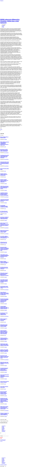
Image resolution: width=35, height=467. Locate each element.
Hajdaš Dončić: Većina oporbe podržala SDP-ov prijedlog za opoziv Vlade (4, 345)
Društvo (3, 428)
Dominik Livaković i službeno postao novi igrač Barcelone (3, 174)
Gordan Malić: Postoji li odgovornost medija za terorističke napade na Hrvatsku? (4, 280)
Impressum (3, 430)
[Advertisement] (17, 7)
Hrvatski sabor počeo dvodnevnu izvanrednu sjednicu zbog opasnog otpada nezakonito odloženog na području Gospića (4, 400)
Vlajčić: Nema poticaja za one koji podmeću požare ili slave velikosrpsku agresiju (4, 187)
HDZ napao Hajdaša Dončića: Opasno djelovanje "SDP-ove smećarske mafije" (3, 392)
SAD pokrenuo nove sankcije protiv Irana (3, 242)
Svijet (5, 146)
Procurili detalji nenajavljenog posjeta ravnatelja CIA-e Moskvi (4, 206)
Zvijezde (5, 277)
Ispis (3, 26)
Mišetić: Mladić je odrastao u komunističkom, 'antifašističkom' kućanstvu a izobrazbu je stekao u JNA (4, 144)
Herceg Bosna (6, 152)
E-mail (3, 27)
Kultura (3, 427)
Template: (1, 464)
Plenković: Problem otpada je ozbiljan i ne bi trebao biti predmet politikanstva (4, 180)
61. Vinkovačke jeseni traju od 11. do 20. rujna (4, 211)
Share (1, 129)
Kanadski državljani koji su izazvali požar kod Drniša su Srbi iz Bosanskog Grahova (4, 369)
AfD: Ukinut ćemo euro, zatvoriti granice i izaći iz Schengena (4, 268)
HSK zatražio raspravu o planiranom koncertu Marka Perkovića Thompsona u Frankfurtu (4, 274)
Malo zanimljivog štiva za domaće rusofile (4, 137)
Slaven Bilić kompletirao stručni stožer (4, 387)
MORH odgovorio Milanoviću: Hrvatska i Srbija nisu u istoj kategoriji (10, 21)
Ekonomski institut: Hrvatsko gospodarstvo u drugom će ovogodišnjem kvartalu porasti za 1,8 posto (4, 249)
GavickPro (5, 464)
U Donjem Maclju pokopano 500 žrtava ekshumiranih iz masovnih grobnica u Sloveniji (4, 307)
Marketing (3, 431)
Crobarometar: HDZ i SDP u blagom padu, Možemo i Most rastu (4, 200)
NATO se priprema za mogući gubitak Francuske (3, 320)
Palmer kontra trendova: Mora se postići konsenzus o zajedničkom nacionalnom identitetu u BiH (4, 225)
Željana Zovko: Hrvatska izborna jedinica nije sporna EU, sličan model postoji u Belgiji (4, 407)
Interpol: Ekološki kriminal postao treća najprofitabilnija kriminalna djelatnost (4, 376)
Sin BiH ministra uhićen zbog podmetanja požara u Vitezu (4, 287)
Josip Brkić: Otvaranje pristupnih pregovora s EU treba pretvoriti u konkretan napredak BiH (4, 194)
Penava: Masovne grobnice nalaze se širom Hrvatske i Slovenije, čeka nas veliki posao (4, 293)
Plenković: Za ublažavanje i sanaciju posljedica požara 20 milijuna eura (4, 414)
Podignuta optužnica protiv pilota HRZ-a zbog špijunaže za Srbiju (4, 339)
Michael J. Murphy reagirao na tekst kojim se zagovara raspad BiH (4, 262)
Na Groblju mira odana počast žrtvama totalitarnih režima (4, 314)
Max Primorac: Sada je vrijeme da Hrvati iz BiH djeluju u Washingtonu (4, 150)
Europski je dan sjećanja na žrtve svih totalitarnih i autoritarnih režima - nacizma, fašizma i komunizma (4, 300)
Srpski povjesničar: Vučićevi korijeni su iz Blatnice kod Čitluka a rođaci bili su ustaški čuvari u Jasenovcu (3, 332)
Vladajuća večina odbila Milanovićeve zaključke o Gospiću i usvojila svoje (4, 350)
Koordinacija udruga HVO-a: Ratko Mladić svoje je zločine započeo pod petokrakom (4, 156)
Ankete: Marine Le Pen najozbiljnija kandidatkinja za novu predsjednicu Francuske (4, 255)
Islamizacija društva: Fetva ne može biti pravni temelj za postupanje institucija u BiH (4, 163)
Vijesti (3, 426)
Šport (3, 429)
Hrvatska (3, 25)
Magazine (1, 0)
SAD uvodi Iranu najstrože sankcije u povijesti (4, 382)
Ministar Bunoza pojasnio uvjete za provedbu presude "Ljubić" (4, 231)
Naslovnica (3, 457)
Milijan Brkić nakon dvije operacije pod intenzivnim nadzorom (4, 363)
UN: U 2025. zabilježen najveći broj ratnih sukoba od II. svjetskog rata (4, 237)
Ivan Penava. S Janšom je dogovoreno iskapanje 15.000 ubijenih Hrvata (4, 218)
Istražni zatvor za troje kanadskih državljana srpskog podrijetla (3, 325)
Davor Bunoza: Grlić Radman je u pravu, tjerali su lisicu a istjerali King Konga (4, 356)
